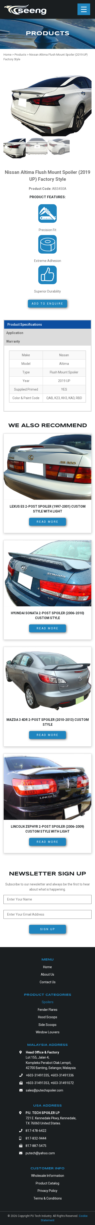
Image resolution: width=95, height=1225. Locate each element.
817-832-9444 (36, 1138)
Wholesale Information (47, 1175)
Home (47, 967)
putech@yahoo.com (40, 1153)
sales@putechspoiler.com (44, 1090)
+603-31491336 (62, 1075)
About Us (47, 974)
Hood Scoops (47, 1017)
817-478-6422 (36, 1131)
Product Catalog (47, 1183)
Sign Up (47, 929)
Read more (48, 521)
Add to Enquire (47, 303)
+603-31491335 (37, 1075)
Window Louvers (47, 1032)
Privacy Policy (47, 1191)
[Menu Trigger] (83, 9)
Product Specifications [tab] (24, 324)
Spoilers (47, 1002)
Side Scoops (47, 1025)
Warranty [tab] (13, 341)
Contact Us (48, 982)
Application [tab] (14, 333)
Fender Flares (47, 1010)
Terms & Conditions (47, 1198)
